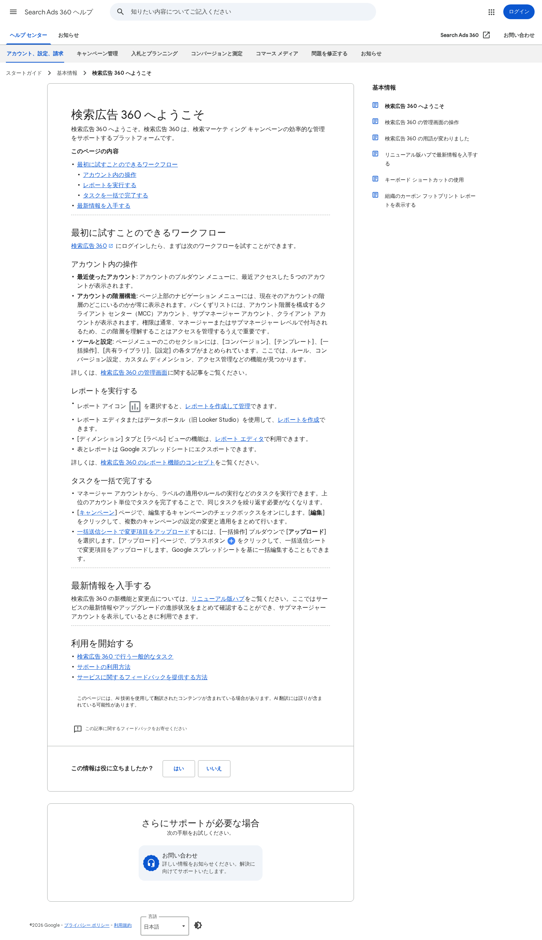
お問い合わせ (519, 35)
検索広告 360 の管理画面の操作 (422, 122)
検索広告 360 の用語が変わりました (427, 138)
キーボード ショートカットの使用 (424, 179)
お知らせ (68, 35)
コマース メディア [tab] (277, 53)
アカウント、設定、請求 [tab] (35, 53)
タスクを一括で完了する (115, 195)
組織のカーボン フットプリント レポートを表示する (430, 200)
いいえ (214, 768)
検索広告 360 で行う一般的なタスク (125, 656)
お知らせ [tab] (371, 53)
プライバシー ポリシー (87, 925)
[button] (13, 12)
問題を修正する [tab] (330, 53)
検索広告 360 (89, 246)
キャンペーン (97, 512)
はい (179, 768)
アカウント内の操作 (109, 175)
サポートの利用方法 (104, 667)
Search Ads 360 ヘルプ (59, 12)
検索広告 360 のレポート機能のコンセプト (158, 462)
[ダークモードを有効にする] (198, 925)
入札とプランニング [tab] (154, 53)
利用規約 (123, 925)
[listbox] (164, 926)
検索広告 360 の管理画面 (134, 372)
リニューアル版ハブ (218, 599)
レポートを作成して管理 (217, 406)
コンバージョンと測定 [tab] (217, 53)
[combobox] (253, 11)
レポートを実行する (109, 185)
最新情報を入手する (104, 206)
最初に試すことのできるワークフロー (127, 164)
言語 (152, 916)
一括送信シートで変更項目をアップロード (133, 532)
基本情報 (384, 87)
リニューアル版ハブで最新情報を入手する (431, 159)
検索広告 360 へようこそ (414, 106)
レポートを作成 (298, 420)
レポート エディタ (239, 439)
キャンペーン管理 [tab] (97, 53)
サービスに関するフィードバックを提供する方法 (142, 677)
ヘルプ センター (28, 35)
